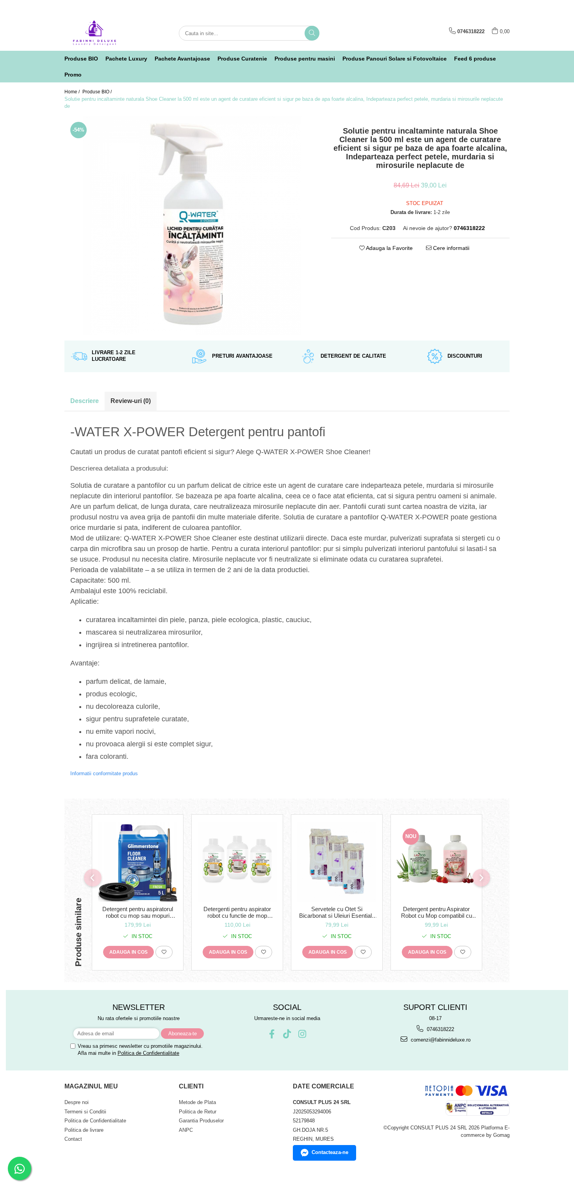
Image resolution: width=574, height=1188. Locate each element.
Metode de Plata (197, 1102)
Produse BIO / (97, 92)
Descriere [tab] (84, 401)
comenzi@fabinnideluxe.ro (440, 1040)
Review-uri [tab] (131, 401)
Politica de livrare (83, 1130)
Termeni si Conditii (85, 1112)
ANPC (186, 1130)
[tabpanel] (191, 225)
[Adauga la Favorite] (164, 952)
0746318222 (439, 1029)
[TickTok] (287, 1034)
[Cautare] (312, 33)
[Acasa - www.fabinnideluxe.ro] (103, 33)
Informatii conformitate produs (104, 773)
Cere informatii (450, 248)
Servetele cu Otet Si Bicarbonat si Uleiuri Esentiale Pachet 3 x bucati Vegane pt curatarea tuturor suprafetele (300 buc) (337, 912)
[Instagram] (302, 1034)
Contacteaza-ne (330, 1152)
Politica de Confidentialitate (148, 1053)
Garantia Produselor (201, 1121)
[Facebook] (272, 1034)
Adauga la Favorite (389, 248)
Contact (73, 1139)
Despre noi (76, 1102)
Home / (72, 92)
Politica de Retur (197, 1112)
